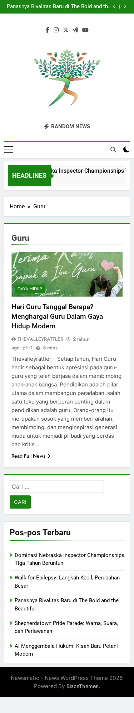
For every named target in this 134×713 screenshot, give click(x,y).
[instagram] (56, 30)
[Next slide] (125, 7)
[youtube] (85, 30)
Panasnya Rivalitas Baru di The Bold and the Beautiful (59, 7)
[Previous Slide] (114, 7)
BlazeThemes (82, 686)
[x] (66, 30)
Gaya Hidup (30, 289)
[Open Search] (113, 149)
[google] (75, 30)
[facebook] (47, 30)
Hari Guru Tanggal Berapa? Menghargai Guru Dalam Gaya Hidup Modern (57, 316)
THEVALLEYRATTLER (40, 339)
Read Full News (28, 455)
